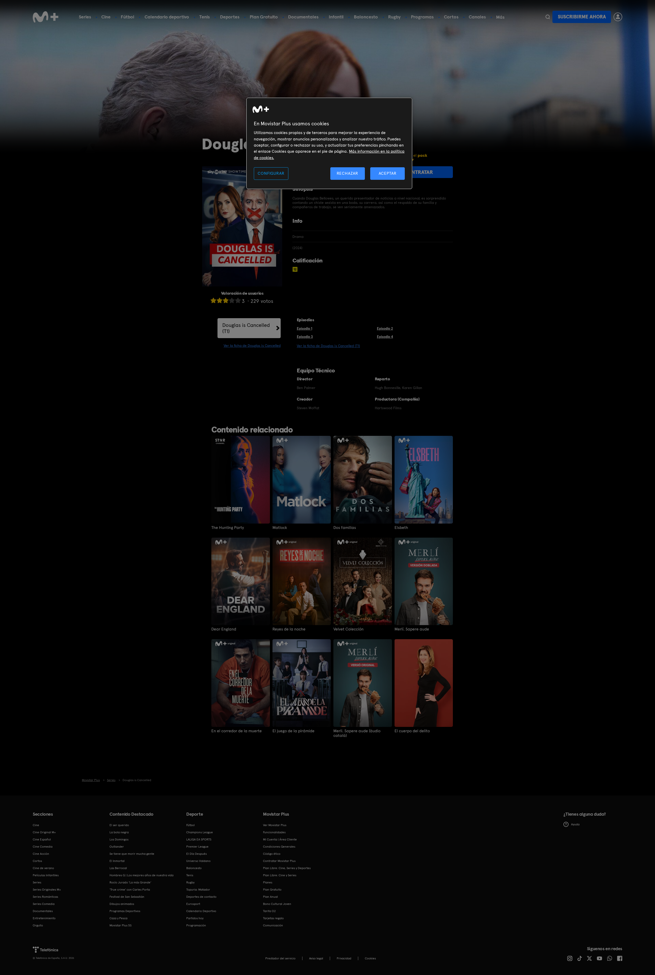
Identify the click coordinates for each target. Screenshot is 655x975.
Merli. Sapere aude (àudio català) (356, 733)
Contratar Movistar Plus (279, 861)
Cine (106, 16)
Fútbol (127, 16)
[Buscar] (547, 17)
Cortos (451, 16)
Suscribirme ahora (582, 17)
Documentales (303, 16)
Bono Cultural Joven (277, 904)
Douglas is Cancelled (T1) (246, 328)
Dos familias (344, 527)
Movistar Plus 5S (121, 925)
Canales (477, 16)
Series (85, 16)
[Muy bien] (238, 300)
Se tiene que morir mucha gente (132, 854)
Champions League (199, 832)
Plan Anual (270, 897)
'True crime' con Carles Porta (130, 889)
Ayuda (575, 824)
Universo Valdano (198, 861)
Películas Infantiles (46, 875)
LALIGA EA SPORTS (198, 839)
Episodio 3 (305, 337)
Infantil (336, 16)
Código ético (271, 854)
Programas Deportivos (125, 911)
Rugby (394, 16)
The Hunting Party (227, 527)
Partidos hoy (194, 918)
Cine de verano (43, 868)
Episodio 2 (385, 328)
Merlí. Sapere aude (412, 629)
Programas (422, 16)
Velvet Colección (348, 629)
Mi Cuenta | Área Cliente (280, 839)
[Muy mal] (213, 300)
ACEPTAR (388, 173)
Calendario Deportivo (201, 911)
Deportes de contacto (201, 897)
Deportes (229, 16)
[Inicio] (45, 17)
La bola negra (119, 832)
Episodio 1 (304, 328)
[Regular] (225, 300)
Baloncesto (366, 16)
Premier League (197, 846)
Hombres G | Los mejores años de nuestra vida (141, 875)
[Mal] (219, 300)
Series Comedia (43, 904)
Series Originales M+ (47, 889)
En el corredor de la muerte (236, 731)
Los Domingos (119, 839)
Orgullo (38, 925)
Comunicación (273, 925)
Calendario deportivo (167, 16)
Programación (196, 925)
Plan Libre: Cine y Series (279, 875)
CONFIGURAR (271, 173)
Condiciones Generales (279, 846)
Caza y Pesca (118, 918)
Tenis (204, 16)
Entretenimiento (44, 918)
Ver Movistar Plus (274, 825)
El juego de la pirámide (293, 731)
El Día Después (196, 854)
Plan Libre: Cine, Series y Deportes (287, 868)
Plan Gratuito (264, 16)
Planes (267, 882)
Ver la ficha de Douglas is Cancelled (252, 346)
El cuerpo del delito (412, 731)
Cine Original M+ (44, 832)
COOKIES (370, 958)
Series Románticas (45, 897)
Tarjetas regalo (273, 918)
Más (500, 17)
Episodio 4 (385, 337)
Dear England (223, 629)
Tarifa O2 (269, 911)
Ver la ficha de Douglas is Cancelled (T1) (328, 346)
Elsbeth (401, 527)
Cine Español (42, 839)
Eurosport (193, 904)
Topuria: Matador (198, 889)
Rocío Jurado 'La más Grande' (130, 882)
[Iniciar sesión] (618, 17)
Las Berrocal (118, 868)
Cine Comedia (42, 846)
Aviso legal (316, 958)
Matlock (279, 527)
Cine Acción (41, 854)
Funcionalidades (274, 832)
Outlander (117, 846)
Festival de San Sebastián (127, 897)
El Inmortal (117, 861)
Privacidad (344, 958)
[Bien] (232, 300)
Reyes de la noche (288, 629)
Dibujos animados (122, 904)
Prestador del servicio (280, 958)
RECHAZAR (347, 173)
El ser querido (119, 825)
